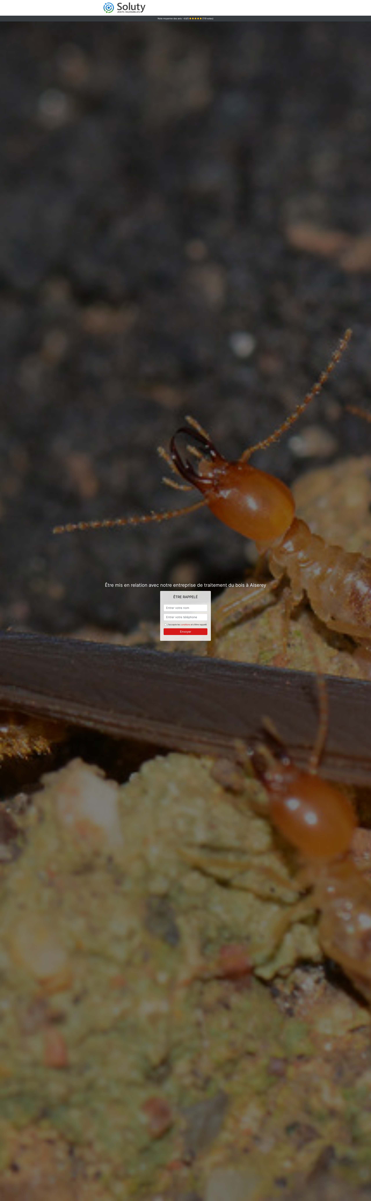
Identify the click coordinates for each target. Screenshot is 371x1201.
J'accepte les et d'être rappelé (187, 624)
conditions (185, 624)
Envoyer (185, 631)
